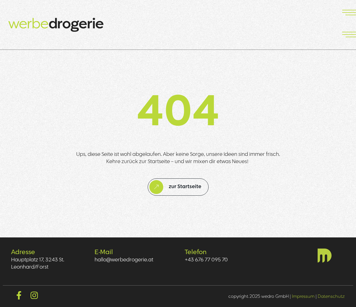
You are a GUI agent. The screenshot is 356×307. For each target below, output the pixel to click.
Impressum (303, 296)
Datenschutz (331, 296)
